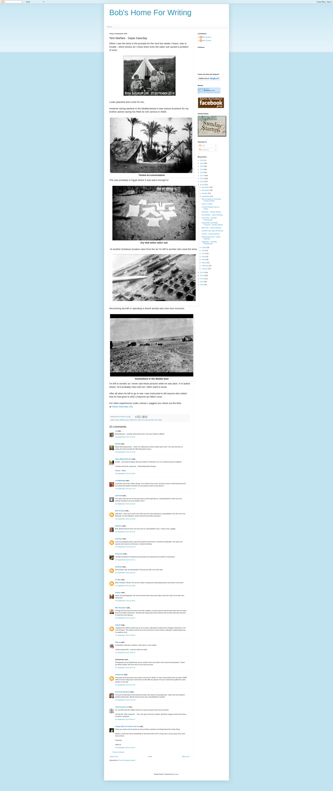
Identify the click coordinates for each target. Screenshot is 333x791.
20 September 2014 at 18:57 (125, 601)
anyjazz (118, 592)
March (204, 263)
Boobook (118, 567)
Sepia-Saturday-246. (122, 406)
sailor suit (141, 420)
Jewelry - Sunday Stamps (211, 234)
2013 (202, 272)
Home (109, 27)
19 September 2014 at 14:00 (125, 437)
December (206, 187)
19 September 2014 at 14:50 (125, 452)
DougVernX (119, 675)
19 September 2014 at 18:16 (125, 504)
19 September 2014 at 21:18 (125, 547)
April (204, 260)
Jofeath (118, 625)
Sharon (117, 642)
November (206, 190)
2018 (202, 172)
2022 (202, 160)
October (205, 193)
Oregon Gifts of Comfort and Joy (127, 726)
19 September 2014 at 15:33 (125, 474)
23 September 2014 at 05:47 (125, 719)
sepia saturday (149, 420)
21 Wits (118, 580)
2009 (202, 285)
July (203, 250)
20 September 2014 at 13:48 (125, 586)
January (205, 269)
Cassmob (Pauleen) (122, 692)
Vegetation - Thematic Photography (209, 243)
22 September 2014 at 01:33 (125, 700)
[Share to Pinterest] (146, 416)
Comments (205, 150)
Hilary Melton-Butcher (123, 459)
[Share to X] (141, 416)
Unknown (118, 539)
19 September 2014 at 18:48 (125, 519)
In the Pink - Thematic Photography (209, 219)
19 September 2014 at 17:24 (125, 489)
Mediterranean (124, 420)
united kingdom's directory (211, 92)
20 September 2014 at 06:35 (125, 573)
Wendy (117, 444)
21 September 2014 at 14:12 (125, 668)
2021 (202, 163)
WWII (160, 420)
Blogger (176, 774)
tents (156, 420)
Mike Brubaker (120, 608)
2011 (202, 279)
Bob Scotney (120, 511)
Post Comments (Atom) (127, 760)
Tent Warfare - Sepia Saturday (212, 215)
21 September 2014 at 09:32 (125, 652)
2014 (202, 185)
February (205, 266)
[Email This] (136, 416)
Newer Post (114, 756)
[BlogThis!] (138, 416)
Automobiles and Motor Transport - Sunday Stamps (212, 224)
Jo (116, 431)
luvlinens (118, 526)
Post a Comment (118, 752)
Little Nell (118, 496)
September (206, 196)
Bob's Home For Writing (150, 12)
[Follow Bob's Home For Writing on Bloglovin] (209, 80)
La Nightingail (120, 481)
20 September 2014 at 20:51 (125, 618)
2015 (202, 181)
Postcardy (119, 554)
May (203, 257)
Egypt (117, 420)
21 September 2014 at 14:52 (125, 685)
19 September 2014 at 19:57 (125, 532)
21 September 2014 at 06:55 (125, 635)
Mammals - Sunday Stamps (211, 212)
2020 (202, 166)
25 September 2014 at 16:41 (125, 748)
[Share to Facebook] (143, 416)
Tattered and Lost (121, 707)
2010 (202, 282)
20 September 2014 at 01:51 (125, 560)
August (204, 247)
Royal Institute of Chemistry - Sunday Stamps (212, 200)
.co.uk (209, 90)
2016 (202, 178)
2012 (202, 275)
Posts (203, 146)
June (204, 253)
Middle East (133, 420)
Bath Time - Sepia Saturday (211, 228)
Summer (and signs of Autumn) (212, 231)
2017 (202, 175)
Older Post (185, 756)
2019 (202, 169)
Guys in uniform (207, 204)
